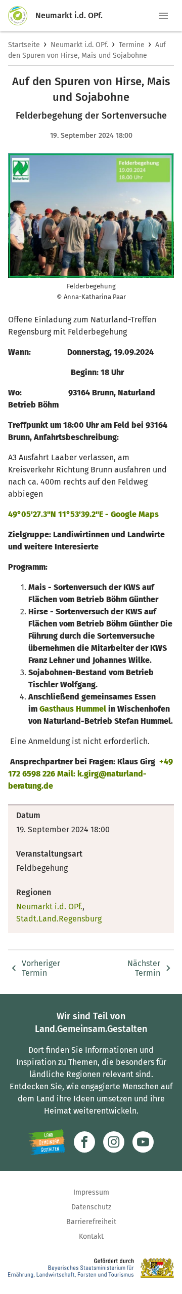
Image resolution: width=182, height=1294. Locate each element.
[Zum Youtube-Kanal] (143, 1142)
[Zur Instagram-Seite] (113, 1142)
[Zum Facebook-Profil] (84, 1142)
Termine (132, 45)
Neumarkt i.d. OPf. (79, 45)
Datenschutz (91, 1207)
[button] (163, 15)
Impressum (91, 1192)
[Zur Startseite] (21, 15)
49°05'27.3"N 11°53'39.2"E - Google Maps (83, 514)
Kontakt (91, 1236)
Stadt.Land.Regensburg (59, 918)
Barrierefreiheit (91, 1221)
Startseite (24, 45)
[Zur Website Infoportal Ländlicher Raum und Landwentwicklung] (46, 1142)
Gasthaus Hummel (72, 709)
